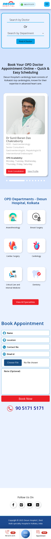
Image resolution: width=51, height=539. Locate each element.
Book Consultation (16, 171)
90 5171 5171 (29, 4)
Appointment (40, 536)
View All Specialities (25, 302)
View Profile (33, 171)
